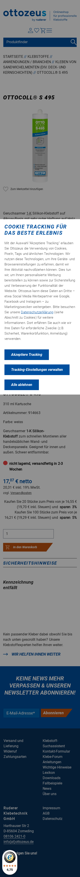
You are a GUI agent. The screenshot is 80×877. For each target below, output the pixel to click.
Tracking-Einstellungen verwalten (37, 370)
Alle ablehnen (21, 385)
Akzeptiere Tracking (26, 354)
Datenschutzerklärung (37, 312)
